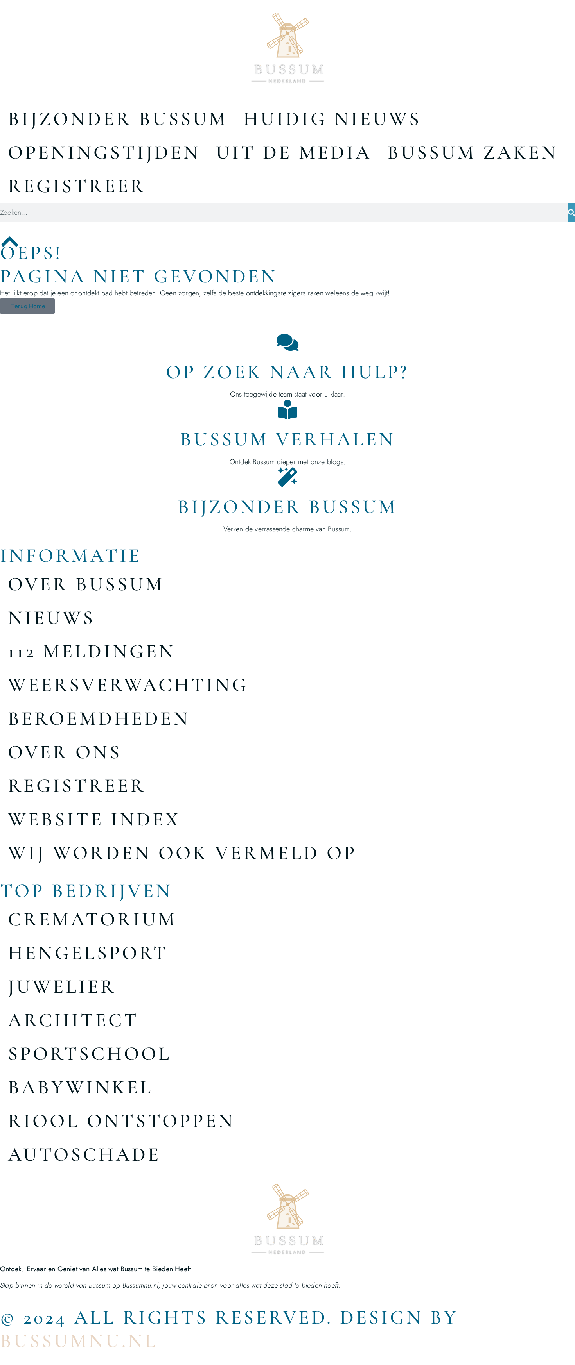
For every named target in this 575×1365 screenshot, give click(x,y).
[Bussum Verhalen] (287, 409)
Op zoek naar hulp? (287, 372)
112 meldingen (92, 651)
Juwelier (62, 986)
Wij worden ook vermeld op (182, 853)
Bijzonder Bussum (118, 118)
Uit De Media (294, 152)
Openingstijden (104, 152)
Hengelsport (88, 953)
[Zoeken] (571, 212)
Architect (73, 1020)
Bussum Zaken (472, 152)
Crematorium (92, 919)
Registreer (77, 186)
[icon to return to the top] (10, 241)
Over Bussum (86, 584)
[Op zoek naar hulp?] (287, 342)
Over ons (65, 752)
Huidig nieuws (332, 118)
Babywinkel (80, 1087)
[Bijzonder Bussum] (287, 477)
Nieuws (51, 617)
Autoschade (84, 1154)
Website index (94, 819)
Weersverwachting (128, 685)
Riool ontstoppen (121, 1121)
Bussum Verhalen (287, 439)
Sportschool (89, 1053)
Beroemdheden (99, 718)
